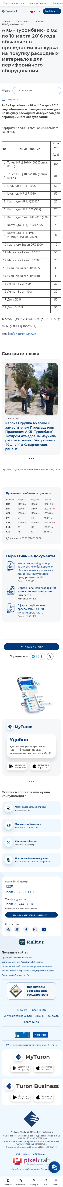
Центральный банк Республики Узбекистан (22, 962)
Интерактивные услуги (18, 1016)
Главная (6, 20)
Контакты (53, 1016)
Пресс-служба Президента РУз (16, 975)
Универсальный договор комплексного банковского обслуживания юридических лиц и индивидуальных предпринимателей (36, 570)
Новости (39, 20)
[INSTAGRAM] (35, 929)
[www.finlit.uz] (31, 942)
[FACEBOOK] (26, 929)
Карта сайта (31, 1021)
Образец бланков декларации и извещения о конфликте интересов (37, 591)
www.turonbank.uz (25, 1143)
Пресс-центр (22, 20)
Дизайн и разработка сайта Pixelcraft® (31, 1169)
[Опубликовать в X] (50, 656)
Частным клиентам (14, 3)
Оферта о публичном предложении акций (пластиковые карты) (31, 608)
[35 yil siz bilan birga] (15, 11)
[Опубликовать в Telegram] (33, 656)
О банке (22, 1010)
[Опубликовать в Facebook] (41, 656)
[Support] (54, 1167)
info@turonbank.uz (23, 334)
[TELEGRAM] (8, 929)
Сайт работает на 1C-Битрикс (31, 1154)
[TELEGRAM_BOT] (17, 929)
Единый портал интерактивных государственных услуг (28, 970)
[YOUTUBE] (44, 929)
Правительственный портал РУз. (17, 957)
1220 (9, 886)
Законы (39, 1016)
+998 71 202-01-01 (19, 891)
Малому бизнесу (38, 3)
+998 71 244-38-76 (19, 904)
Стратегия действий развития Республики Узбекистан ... (28, 966)
